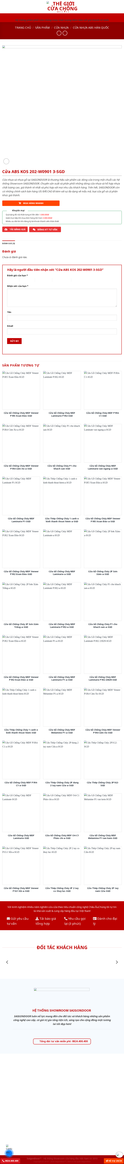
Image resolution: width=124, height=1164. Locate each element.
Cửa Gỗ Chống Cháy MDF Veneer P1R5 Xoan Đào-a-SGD (102, 520)
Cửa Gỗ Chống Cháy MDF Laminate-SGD (21, 837)
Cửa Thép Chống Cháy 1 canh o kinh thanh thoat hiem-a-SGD (62, 520)
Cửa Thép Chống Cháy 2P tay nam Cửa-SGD (102, 889)
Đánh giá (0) (8, 243)
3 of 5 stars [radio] (40, 280)
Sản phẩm (42, 27)
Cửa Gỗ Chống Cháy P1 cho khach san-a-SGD (102, 625)
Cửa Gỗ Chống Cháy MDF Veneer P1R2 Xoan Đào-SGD (21, 573)
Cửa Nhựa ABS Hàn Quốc (91, 27)
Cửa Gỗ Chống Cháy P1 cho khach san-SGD (62, 467)
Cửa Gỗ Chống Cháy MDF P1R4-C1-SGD (102, 414)
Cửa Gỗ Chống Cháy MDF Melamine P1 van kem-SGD (102, 837)
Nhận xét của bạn (17, 286)
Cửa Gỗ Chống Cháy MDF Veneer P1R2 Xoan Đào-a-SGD (21, 678)
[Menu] (4, 6)
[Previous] (7, 962)
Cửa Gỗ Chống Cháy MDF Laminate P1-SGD (21, 520)
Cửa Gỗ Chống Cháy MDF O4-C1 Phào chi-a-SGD (62, 837)
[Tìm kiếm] (120, 7)
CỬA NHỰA (61, 27)
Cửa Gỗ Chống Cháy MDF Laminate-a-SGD (62, 573)
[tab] (8, 243)
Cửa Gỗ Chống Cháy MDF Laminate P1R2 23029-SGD (103, 678)
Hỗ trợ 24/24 (115, 1160)
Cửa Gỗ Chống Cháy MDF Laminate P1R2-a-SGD (62, 625)
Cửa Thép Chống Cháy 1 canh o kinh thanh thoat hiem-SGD (21, 731)
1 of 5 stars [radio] (11, 280)
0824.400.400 (11, 1160)
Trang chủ (23, 27)
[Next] (116, 962)
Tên (9, 312)
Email (10, 325)
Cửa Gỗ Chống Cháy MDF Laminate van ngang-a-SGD (103, 467)
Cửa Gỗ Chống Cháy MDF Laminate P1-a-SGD (62, 678)
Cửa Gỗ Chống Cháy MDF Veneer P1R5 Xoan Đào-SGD (21, 414)
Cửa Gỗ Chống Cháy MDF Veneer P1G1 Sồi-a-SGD (21, 889)
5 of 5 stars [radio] (76, 280)
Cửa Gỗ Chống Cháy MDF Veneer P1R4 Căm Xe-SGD (102, 731)
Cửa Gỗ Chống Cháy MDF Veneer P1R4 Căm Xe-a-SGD (21, 467)
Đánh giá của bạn (17, 275)
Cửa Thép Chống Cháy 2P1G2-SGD (103, 784)
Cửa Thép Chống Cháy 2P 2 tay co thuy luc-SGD (61, 889)
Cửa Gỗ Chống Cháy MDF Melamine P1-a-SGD (62, 731)
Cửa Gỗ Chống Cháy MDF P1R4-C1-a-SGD (21, 784)
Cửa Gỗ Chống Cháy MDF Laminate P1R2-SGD (62, 414)
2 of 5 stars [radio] (24, 280)
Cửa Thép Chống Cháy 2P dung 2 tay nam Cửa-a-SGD (61, 784)
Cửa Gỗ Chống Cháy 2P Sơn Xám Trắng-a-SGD (21, 625)
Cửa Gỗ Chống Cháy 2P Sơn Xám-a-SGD (102, 573)
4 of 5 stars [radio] (57, 280)
